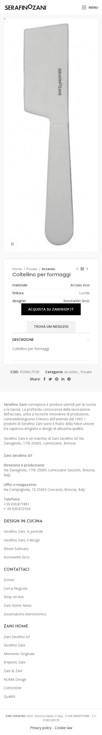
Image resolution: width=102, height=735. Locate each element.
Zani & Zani (13, 670)
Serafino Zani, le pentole (23, 531)
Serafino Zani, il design (22, 540)
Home (17, 269)
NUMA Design (15, 679)
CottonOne (13, 687)
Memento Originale (19, 653)
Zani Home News (18, 605)
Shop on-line (14, 596)
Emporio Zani (14, 662)
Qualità (9, 696)
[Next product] (87, 269)
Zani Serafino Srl (18, 455)
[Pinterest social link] (56, 379)
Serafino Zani (14, 645)
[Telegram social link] (69, 379)
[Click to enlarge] (12, 244)
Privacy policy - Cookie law (51, 727)
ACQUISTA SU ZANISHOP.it (51, 309)
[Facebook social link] (44, 379)
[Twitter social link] (50, 379)
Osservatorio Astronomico (25, 614)
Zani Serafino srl (17, 636)
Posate (32, 269)
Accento (48, 269)
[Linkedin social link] (63, 379)
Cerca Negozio (15, 588)
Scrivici (9, 579)
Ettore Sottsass (16, 548)
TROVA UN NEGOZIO (51, 326)
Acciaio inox (80, 285)
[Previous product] (77, 269)
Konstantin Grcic (76, 300)
